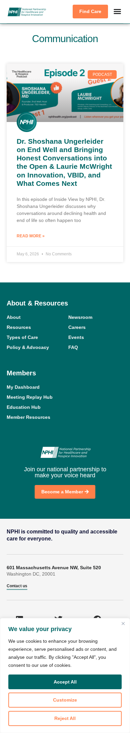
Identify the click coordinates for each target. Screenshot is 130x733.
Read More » (31, 236)
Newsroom (80, 317)
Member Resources (28, 417)
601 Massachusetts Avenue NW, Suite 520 (54, 567)
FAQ (73, 347)
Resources (19, 327)
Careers (77, 327)
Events (76, 337)
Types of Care (22, 337)
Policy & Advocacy (28, 347)
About (14, 317)
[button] (117, 11)
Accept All (65, 682)
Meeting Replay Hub (30, 397)
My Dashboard (23, 387)
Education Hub (24, 407)
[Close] (123, 624)
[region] (65, 675)
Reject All (65, 718)
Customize (65, 700)
